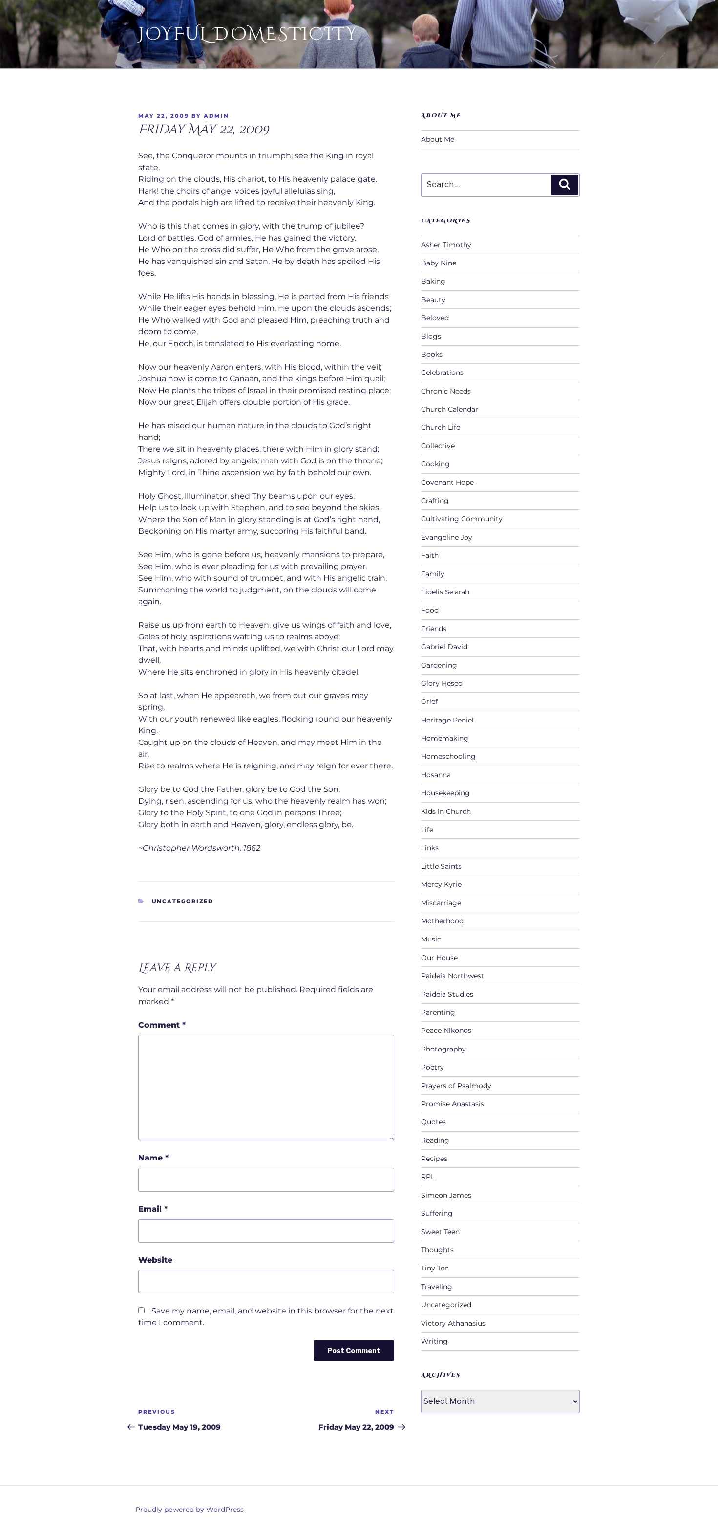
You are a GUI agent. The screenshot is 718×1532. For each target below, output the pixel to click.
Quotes (433, 1121)
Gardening (439, 665)
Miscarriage (441, 902)
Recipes (434, 1158)
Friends (433, 628)
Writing (434, 1341)
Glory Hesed (442, 683)
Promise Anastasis (452, 1103)
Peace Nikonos (446, 1030)
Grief (429, 701)
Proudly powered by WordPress (189, 1509)
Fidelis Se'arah (445, 592)
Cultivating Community (462, 518)
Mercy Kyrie (441, 884)
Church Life (440, 427)
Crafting (435, 500)
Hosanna (436, 774)
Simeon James (446, 1195)
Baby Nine (438, 263)
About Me (437, 139)
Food (430, 610)
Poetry (432, 1067)
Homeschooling (448, 756)
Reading (435, 1140)
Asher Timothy (446, 245)
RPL (428, 1176)
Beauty (433, 299)
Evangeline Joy (446, 537)
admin (216, 115)
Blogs (431, 336)
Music (431, 939)
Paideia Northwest (452, 975)
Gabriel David (444, 646)
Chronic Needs (446, 391)
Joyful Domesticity (248, 34)
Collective (438, 445)
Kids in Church (446, 811)
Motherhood (442, 921)
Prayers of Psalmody (456, 1085)
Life (427, 829)
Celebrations (442, 372)
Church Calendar (449, 409)
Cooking (435, 464)
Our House (439, 957)
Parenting (438, 1012)
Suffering (437, 1213)
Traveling (436, 1286)
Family (432, 573)
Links (430, 847)
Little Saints (441, 866)
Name (153, 1157)
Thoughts (437, 1250)
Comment (162, 1024)
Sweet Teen (440, 1231)
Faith (430, 555)
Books (432, 354)
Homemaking (444, 738)
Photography (443, 1049)
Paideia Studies (447, 994)
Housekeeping (445, 792)
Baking (433, 281)
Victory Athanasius (453, 1323)
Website (155, 1260)
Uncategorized (183, 901)
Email (153, 1209)
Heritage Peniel (447, 720)
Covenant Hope (447, 482)
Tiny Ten (435, 1268)
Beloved (435, 317)
